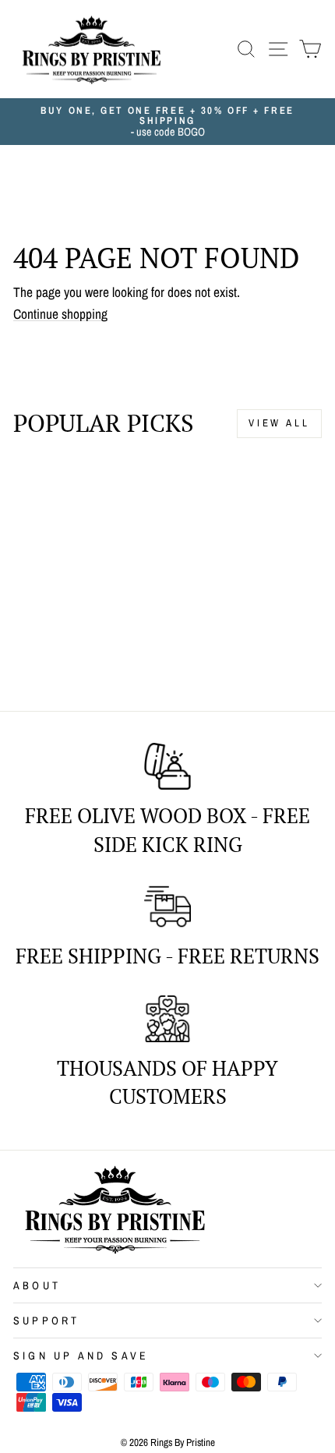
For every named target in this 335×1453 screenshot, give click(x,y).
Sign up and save (81, 1356)
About (37, 1285)
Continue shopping (60, 314)
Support (46, 1320)
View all (279, 423)
